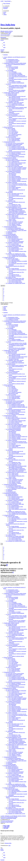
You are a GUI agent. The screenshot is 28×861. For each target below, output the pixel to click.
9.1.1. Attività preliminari (14, 259)
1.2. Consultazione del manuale (12, 60)
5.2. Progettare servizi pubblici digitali (14, 144)
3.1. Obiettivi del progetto (11, 93)
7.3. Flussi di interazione (11, 231)
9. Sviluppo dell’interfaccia (9, 257)
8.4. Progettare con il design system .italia (15, 246)
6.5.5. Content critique (13, 188)
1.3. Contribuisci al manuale (12, 62)
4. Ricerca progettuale (8, 127)
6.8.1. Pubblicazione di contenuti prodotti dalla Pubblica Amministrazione (17, 209)
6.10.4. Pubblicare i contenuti (15, 225)
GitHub (5, 14)
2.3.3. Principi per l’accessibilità (15, 74)
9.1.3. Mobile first (12, 262)
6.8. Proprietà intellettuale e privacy (13, 207)
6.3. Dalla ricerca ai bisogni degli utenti (14, 166)
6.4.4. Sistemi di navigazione (15, 177)
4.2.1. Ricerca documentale (14, 138)
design (2, 849)
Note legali (5, 828)
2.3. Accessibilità (9, 70)
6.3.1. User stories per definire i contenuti (17, 167)
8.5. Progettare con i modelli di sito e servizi (15, 253)
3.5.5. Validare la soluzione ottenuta (16, 125)
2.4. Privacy (8, 84)
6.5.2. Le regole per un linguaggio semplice (18, 184)
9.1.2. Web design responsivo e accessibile (18, 261)
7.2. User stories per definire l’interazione (15, 229)
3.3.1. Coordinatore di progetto (15, 103)
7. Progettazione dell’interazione (10, 226)
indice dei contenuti (5, 52)
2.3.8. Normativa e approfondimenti (16, 82)
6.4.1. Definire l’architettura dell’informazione (15, 173)
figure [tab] (4, 307)
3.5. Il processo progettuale (12, 114)
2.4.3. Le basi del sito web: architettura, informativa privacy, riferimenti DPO (17, 91)
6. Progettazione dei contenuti (9, 157)
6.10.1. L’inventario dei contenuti (16, 221)
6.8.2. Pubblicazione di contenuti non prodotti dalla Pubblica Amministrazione (17, 211)
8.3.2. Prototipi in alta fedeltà (15, 245)
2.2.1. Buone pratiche (13, 68)
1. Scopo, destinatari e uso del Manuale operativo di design (13, 815)
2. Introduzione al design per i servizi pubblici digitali (14, 63)
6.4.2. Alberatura (12, 175)
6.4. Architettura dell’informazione (13, 171)
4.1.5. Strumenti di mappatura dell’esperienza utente (15, 135)
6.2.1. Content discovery (14, 161)
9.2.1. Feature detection (14, 268)
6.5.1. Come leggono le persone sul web (17, 183)
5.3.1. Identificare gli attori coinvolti (16, 146)
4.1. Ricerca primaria (10, 128)
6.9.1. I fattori (13, 215)
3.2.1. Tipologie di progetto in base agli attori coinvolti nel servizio (17, 97)
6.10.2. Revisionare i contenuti (15, 223)
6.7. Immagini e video (10, 200)
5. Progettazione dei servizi (9, 141)
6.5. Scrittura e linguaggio (11, 182)
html (4, 44)
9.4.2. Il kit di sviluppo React (15, 280)
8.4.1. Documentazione (14, 247)
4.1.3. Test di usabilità (13, 132)
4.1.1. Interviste (12, 129)
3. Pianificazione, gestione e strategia (11, 92)
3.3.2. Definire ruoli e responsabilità (16, 105)
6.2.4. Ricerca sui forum (14, 165)
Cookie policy (6, 826)
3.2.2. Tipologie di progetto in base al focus (18, 98)
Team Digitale (7, 1)
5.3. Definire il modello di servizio (13, 145)
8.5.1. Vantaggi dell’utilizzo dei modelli (17, 255)
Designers (5, 8)
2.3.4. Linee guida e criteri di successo (17, 75)
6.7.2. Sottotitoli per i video (14, 204)
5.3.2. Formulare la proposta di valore (17, 148)
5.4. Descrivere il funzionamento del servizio (15, 151)
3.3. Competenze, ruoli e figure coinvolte (15, 102)
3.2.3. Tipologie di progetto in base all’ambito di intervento (16, 100)
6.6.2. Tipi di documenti (14, 194)
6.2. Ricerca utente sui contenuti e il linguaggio (16, 160)
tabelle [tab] (4, 308)
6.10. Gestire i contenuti (11, 220)
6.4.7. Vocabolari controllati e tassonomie (17, 181)
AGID (2, 1)
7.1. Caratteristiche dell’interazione (13, 227)
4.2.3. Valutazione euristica (14, 140)
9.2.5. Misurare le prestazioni (15, 275)
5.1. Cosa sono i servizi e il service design (15, 143)
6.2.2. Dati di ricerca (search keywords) (17, 162)
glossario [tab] (5, 310)
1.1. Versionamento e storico (12, 59)
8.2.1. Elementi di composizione (15, 239)
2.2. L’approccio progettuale (12, 66)
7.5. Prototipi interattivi (11, 234)
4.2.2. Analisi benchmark (14, 139)
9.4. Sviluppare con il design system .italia (15, 278)
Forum (4, 12)
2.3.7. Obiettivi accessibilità (15, 81)
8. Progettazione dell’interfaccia (10, 235)
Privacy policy (6, 825)
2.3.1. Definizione (12, 71)
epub (4, 47)
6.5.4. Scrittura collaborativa (15, 187)
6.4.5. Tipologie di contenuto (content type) (18, 178)
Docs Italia (8, 24)
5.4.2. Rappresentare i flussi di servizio (17, 154)
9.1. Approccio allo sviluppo (12, 258)
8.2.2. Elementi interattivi (14, 240)
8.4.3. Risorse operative (14, 250)
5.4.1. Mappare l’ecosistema (15, 152)
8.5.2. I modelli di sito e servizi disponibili (18, 256)
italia (9, 845)
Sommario (5, 54)
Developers (5, 7)
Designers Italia (8, 843)
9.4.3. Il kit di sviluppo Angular (15, 282)
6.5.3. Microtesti (12, 186)
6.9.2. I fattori (13, 216)
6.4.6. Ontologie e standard (14, 180)
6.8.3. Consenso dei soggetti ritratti (16, 213)
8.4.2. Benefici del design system (16, 248)
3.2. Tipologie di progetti (11, 95)
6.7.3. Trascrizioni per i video (15, 205)
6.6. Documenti (9, 192)
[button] (5, 34)
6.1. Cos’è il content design (12, 159)
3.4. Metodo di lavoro (10, 106)
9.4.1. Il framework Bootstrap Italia (16, 279)
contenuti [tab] (5, 306)
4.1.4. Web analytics (13, 133)
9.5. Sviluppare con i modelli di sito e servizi (15, 283)
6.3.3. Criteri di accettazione (15, 170)
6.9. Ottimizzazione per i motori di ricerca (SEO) (16, 214)
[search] (18, 36)
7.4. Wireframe (9, 232)
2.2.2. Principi (12, 69)
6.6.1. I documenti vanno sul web (16, 193)
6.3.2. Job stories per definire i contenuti (17, 168)
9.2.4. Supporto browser (14, 274)
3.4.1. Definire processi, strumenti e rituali (18, 107)
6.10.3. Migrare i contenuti (14, 224)
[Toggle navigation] (11, 1)
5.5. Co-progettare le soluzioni (12, 155)
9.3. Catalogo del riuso (11, 277)
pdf (4, 42)
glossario (3, 285)
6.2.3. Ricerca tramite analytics (15, 164)
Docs (4, 13)
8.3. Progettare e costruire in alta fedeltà (14, 242)
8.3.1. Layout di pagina (14, 243)
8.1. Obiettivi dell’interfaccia (12, 236)
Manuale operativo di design (7, 31)
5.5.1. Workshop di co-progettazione (16, 156)
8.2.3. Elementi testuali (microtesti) (16, 241)
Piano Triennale (6, 3)
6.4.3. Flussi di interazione (14, 176)
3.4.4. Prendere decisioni (14, 113)
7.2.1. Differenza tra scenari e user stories (17, 230)
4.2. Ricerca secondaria (11, 137)
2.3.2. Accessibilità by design (15, 73)
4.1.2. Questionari (12, 130)
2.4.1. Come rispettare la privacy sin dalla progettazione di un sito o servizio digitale (18, 86)
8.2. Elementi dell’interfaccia (12, 237)
